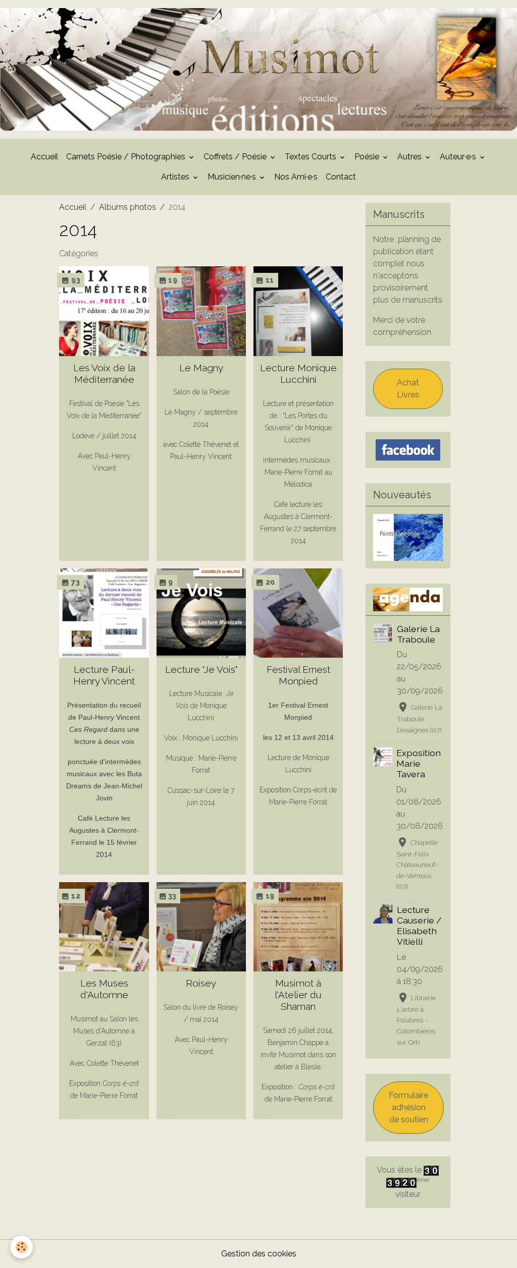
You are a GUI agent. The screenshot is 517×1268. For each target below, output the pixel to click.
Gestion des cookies (258, 1253)
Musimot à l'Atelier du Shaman (298, 994)
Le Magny (201, 367)
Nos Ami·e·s (296, 177)
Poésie (367, 156)
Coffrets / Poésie (236, 156)
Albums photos (127, 207)
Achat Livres (408, 388)
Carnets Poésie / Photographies (126, 156)
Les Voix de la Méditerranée (104, 373)
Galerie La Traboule (418, 634)
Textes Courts (311, 156)
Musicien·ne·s (233, 177)
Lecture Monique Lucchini (298, 373)
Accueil (44, 156)
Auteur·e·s (459, 156)
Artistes (176, 177)
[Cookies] (21, 1247)
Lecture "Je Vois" (201, 669)
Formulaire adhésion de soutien (408, 1107)
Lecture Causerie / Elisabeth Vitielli (419, 925)
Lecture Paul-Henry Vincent (104, 675)
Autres (410, 156)
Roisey (201, 983)
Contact (341, 177)
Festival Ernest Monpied (298, 675)
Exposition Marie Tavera (418, 763)
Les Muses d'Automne (104, 988)
